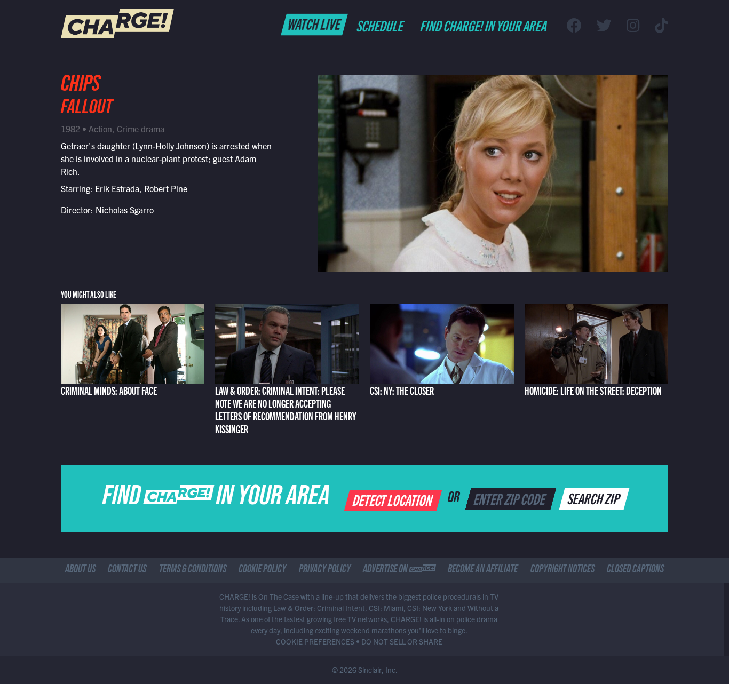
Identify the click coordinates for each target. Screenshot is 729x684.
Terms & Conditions (192, 570)
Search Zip (594, 497)
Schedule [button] (381, 25)
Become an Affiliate (483, 570)
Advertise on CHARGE (399, 570)
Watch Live (315, 23)
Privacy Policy (325, 570)
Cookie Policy (262, 570)
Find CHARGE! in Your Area (484, 25)
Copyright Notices (562, 570)
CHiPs (80, 86)
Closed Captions (635, 570)
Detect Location (393, 499)
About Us (80, 570)
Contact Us (127, 570)
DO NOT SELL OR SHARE (401, 641)
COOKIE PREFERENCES (315, 641)
